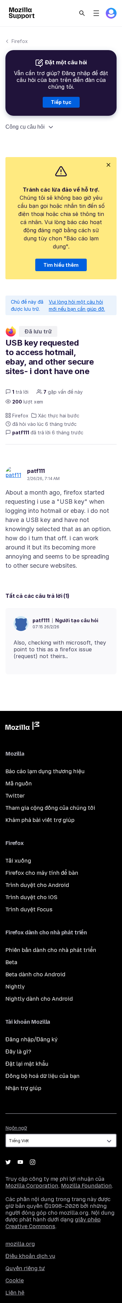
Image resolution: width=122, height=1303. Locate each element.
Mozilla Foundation (86, 1185)
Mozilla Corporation (31, 1185)
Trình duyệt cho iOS (31, 897)
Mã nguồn (18, 783)
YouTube (20, 1162)
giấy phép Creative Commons (53, 1223)
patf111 (36, 471)
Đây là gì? (18, 1051)
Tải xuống (18, 860)
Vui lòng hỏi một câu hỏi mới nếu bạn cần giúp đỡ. (77, 305)
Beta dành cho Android (35, 974)
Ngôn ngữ (16, 1128)
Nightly (15, 986)
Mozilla (22, 727)
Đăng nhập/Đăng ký (31, 1039)
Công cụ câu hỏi (25, 127)
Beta (11, 962)
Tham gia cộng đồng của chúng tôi (50, 808)
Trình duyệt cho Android (37, 885)
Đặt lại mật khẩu (26, 1064)
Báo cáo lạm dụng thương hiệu (45, 771)
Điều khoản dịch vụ (30, 1256)
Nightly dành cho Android (39, 999)
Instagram (32, 1162)
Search (82, 13)
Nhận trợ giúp (23, 1088)
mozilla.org (20, 1244)
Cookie (14, 1280)
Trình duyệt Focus (29, 909)
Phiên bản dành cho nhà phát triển (50, 950)
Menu (96, 13)
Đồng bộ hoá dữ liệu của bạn (42, 1076)
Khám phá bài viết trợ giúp (40, 820)
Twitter (15, 795)
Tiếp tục (61, 102)
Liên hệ (14, 1292)
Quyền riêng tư (25, 1268)
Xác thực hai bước (58, 415)
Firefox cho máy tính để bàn (41, 873)
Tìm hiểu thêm (61, 265)
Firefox (20, 41)
